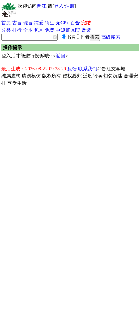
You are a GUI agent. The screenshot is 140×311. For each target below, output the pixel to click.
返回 (60, 55)
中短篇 (63, 30)
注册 (69, 6)
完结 (86, 22)
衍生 (49, 22)
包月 (38, 30)
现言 (28, 22)
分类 (6, 30)
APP (75, 30)
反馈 (86, 30)
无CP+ (62, 22)
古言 (17, 22)
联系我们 (87, 68)
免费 (49, 30)
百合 (75, 22)
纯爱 (38, 22)
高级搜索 (110, 37)
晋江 (41, 6)
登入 (59, 6)
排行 (17, 30)
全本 (28, 30)
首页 (6, 22)
